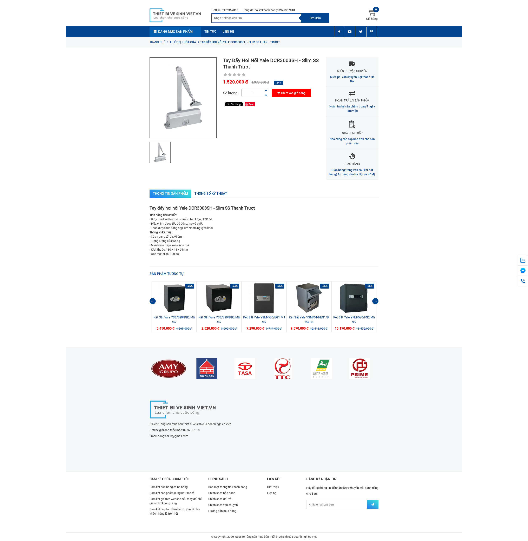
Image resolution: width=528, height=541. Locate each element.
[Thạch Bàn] (169, 368)
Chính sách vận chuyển (223, 505)
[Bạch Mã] (283, 368)
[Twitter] (360, 32)
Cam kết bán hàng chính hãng (169, 487)
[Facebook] (339, 32)
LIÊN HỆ (228, 31)
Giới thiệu (273, 487)
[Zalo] (523, 260)
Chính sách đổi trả (219, 499)
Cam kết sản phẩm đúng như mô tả (172, 493)
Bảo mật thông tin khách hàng (227, 487)
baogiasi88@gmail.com (173, 436)
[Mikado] (359, 368)
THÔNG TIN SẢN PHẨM (170, 194)
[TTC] (245, 368)
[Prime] (321, 368)
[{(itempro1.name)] (174, 298)
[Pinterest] (371, 32)
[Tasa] (207, 368)
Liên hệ (271, 493)
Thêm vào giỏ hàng (292, 93)
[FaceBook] (523, 270)
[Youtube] (349, 32)
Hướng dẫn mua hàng (222, 511)
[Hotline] (523, 281)
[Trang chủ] (183, 409)
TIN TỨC (210, 31)
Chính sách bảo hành (221, 493)
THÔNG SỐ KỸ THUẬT (210, 194)
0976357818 (230, 10)
